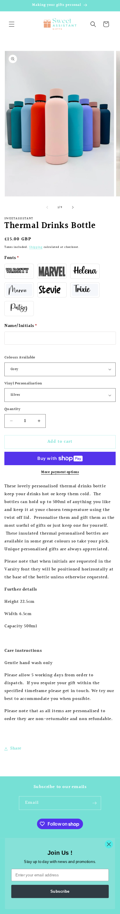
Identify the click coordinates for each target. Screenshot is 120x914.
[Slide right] (72, 207)
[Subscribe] (94, 803)
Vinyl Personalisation (23, 383)
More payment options (60, 472)
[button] (11, 24)
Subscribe (60, 891)
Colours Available (19, 357)
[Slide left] (47, 207)
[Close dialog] (109, 844)
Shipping (36, 247)
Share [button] (16, 748)
